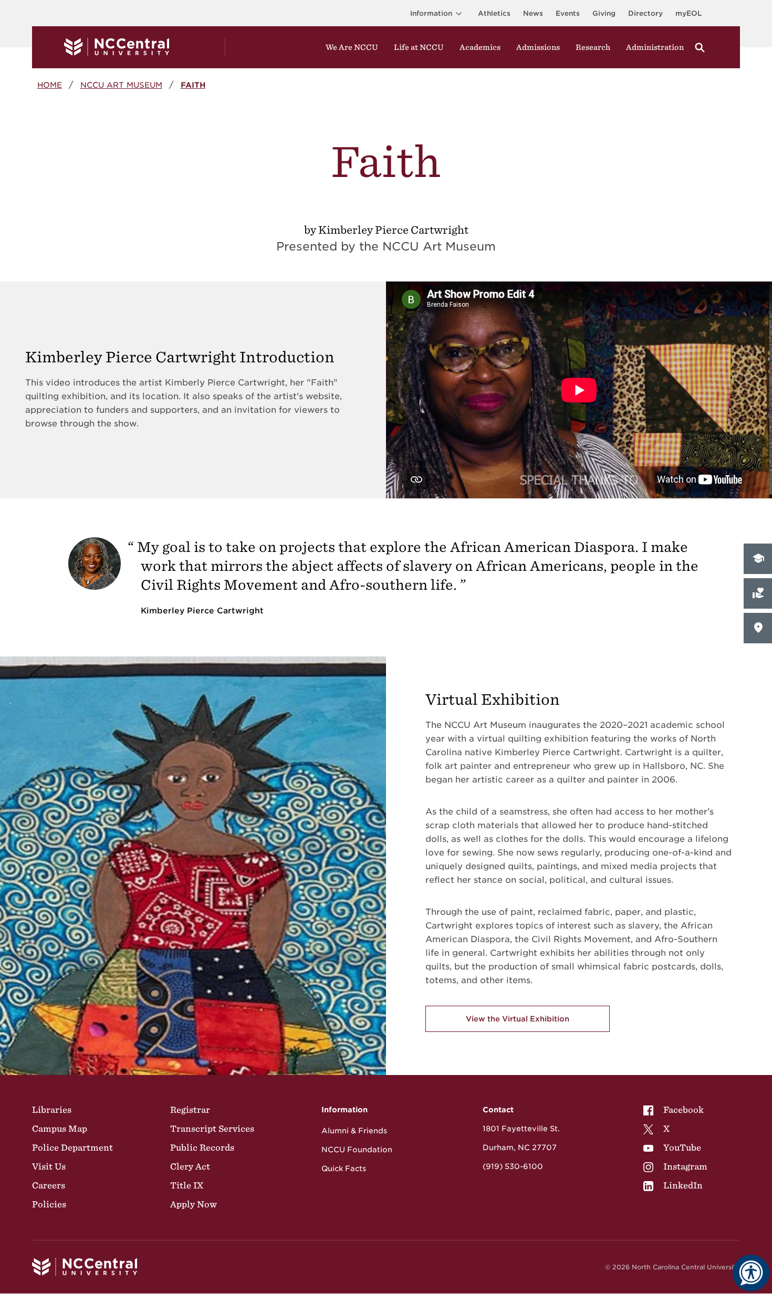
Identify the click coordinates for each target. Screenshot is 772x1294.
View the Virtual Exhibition (517, 1019)
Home (49, 84)
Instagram (685, 1166)
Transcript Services (212, 1128)
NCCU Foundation (356, 1149)
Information (431, 13)
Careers (48, 1185)
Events (568, 13)
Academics (480, 47)
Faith (193, 84)
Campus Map (59, 1128)
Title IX (186, 1185)
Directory (645, 13)
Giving (603, 13)
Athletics (494, 13)
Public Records (202, 1147)
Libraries (51, 1109)
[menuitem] (675, 1109)
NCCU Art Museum (121, 84)
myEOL (688, 13)
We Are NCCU (352, 47)
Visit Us (49, 1166)
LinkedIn (683, 1185)
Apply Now (193, 1204)
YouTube (682, 1147)
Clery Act (190, 1166)
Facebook (683, 1109)
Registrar (190, 1109)
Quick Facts (343, 1168)
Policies (49, 1204)
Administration (655, 47)
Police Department (72, 1147)
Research (593, 47)
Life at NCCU (419, 47)
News (533, 13)
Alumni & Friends (354, 1130)
